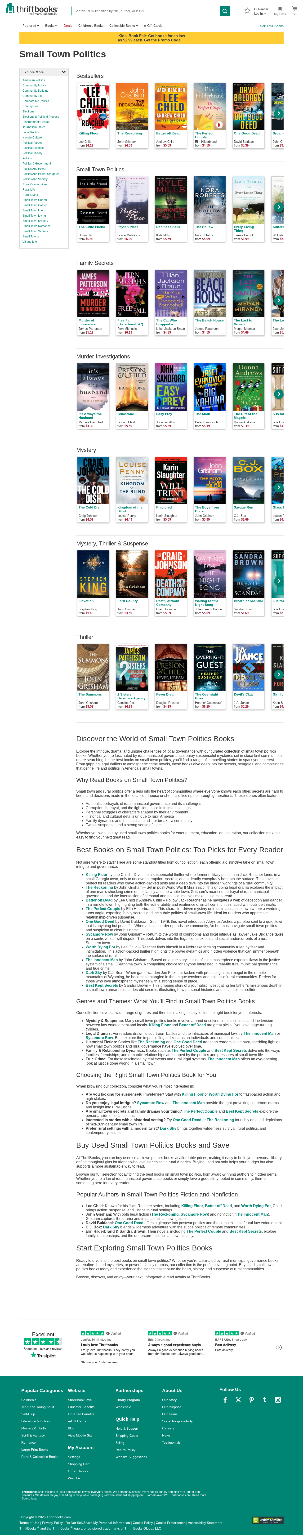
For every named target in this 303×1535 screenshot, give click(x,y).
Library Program (128, 1400)
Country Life (30, 106)
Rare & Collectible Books (39, 1457)
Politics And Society (35, 179)
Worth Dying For (100, 947)
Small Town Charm (34, 200)
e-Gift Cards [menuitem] (153, 25)
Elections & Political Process (40, 116)
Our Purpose (171, 1407)
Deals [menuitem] (68, 25)
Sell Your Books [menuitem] (272, 26)
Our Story (169, 1400)
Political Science (33, 148)
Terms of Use (29, 1523)
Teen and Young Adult (37, 1407)
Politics (27, 158)
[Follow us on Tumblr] (264, 1400)
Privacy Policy (52, 1523)
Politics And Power (34, 168)
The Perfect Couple (103, 909)
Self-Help (28, 1414)
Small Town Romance (36, 226)
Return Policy (125, 1450)
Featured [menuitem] (29, 25)
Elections (28, 111)
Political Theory (32, 153)
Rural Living (30, 194)
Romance (28, 1442)
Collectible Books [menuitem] (122, 25)
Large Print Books (34, 1449)
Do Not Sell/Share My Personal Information (98, 1523)
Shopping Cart (78, 1464)
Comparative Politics (35, 101)
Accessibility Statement (205, 1523)
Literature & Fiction (35, 1421)
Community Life (32, 96)
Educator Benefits (81, 1407)
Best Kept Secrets (102, 985)
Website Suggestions (131, 1457)
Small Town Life (32, 210)
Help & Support (127, 1428)
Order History (78, 1471)
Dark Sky (94, 973)
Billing (120, 1443)
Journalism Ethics (33, 127)
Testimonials (171, 1442)
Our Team (169, 1414)
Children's (28, 1400)
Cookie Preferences (170, 1523)
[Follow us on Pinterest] (251, 1400)
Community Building (35, 90)
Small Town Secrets (35, 231)
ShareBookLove (80, 1400)
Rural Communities (34, 184)
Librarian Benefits (81, 1414)
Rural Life (28, 189)
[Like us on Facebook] (225, 1400)
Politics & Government (36, 163)
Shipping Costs (127, 1435)
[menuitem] (261, 9)
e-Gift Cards (77, 1421)
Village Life (29, 241)
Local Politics (31, 132)
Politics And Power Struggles (40, 174)
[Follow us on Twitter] (238, 1400)
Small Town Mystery (35, 221)
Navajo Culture (32, 137)
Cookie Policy (143, 1523)
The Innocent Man (102, 960)
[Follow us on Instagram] (278, 1400)
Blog (71, 1428)
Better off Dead (99, 900)
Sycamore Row (99, 934)
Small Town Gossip (34, 205)
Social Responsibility (177, 1421)
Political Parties (32, 142)
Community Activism (35, 85)
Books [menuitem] (49, 25)
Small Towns (30, 236)
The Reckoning (99, 887)
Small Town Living (34, 215)
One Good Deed (100, 921)
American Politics (33, 80)
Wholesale (123, 1407)
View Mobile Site (80, 1435)
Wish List (74, 1478)
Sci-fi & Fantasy (33, 1435)
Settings (74, 1457)
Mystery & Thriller (34, 1428)
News (166, 1435)
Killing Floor (96, 875)
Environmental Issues (36, 122)
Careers (168, 1428)
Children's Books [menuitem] (90, 25)
